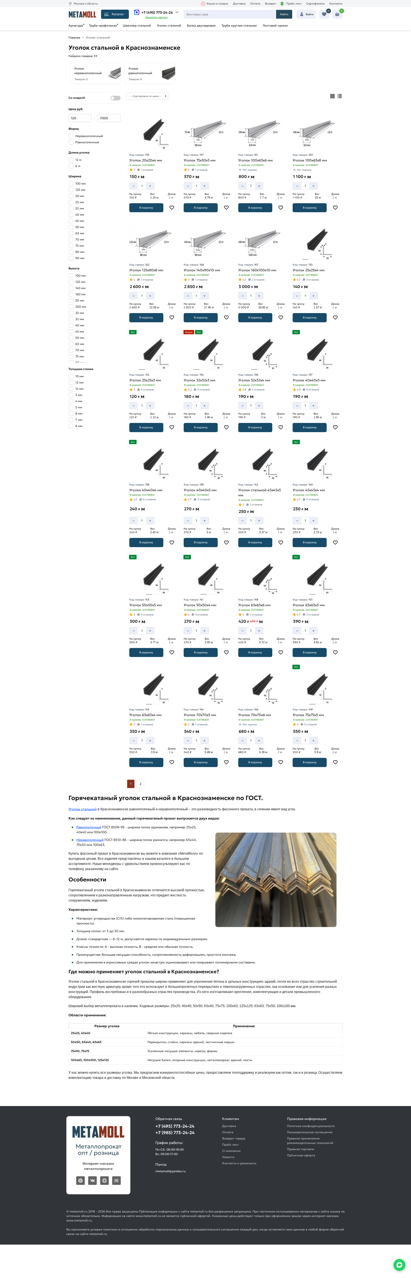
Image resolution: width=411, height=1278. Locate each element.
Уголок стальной (169, 25)
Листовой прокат (275, 25)
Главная (74, 37)
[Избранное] (324, 14)
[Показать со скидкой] (115, 98)
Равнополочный (88, 827)
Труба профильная (103, 25)
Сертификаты (315, 3)
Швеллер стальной (137, 25)
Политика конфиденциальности (311, 1126)
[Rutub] (116, 1180)
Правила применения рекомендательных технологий (310, 1140)
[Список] (339, 96)
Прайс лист (294, 3)
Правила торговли (300, 1149)
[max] (136, 12)
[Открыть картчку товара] (152, 129)
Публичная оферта (301, 1155)
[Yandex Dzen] (104, 1180)
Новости (228, 1157)
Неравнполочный (90, 840)
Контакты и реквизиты (239, 1163)
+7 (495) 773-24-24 (157, 12)
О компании (231, 1151)
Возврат (270, 3)
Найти (284, 14)
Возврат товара (233, 1138)
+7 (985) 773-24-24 (175, 1132)
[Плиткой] (332, 96)
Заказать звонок (156, 17)
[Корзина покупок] (337, 14)
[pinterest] (80, 1180)
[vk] (92, 1180)
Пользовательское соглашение (309, 1132)
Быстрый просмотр (153, 143)
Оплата (255, 3)
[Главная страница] (82, 14)
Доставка (239, 3)
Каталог (118, 14)
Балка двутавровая (201, 25)
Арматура (75, 25)
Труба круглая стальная (239, 25)
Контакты (335, 3)
